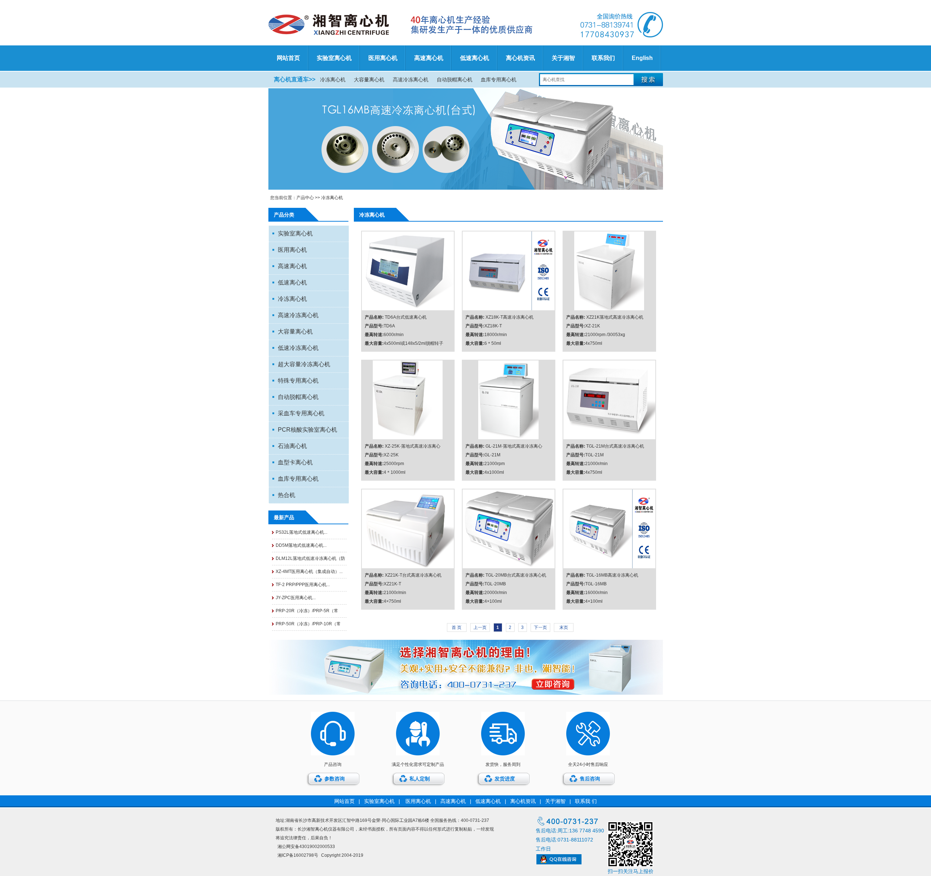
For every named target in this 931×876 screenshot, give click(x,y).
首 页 (456, 627)
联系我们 (603, 58)
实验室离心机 (334, 58)
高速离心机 (428, 58)
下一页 (540, 627)
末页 (563, 627)
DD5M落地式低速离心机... (301, 545)
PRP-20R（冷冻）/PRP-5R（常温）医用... (307, 612)
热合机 (286, 495)
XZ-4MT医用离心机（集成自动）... (309, 571)
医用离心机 (382, 58)
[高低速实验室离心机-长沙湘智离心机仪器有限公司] (405, 24)
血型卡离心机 (295, 462)
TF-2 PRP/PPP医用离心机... (303, 584)
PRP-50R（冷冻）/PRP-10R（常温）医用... (308, 625)
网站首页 (288, 58)
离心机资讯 (520, 58)
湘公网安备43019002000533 (306, 846)
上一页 (480, 627)
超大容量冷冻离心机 (304, 364)
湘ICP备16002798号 (297, 855)
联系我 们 (586, 801)
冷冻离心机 (332, 79)
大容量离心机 (369, 79)
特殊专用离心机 (298, 381)
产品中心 (305, 197)
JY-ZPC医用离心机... (296, 597)
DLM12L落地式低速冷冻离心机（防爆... (310, 560)
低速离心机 (474, 58)
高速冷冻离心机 (410, 79)
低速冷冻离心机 (298, 348)
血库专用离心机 (498, 79)
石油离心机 (292, 446)
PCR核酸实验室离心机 (307, 430)
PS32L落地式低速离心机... (301, 532)
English (642, 58)
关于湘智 (563, 58)
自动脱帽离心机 (454, 79)
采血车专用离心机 (301, 413)
